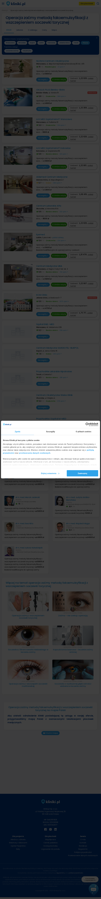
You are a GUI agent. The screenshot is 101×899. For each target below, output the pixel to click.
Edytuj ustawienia (48, 473)
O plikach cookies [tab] (83, 431)
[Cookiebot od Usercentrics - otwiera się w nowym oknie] (87, 424)
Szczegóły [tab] (50, 431)
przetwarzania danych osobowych (34, 453)
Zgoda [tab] (17, 431)
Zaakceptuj (82, 473)
